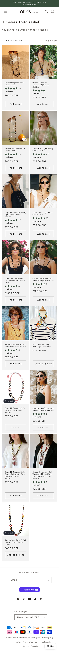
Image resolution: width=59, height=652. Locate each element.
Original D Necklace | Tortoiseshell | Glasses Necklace (41, 85)
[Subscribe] (48, 580)
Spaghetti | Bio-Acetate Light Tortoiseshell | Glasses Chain (43, 409)
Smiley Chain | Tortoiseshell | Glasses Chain (15, 150)
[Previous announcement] (5, 4)
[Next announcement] (54, 4)
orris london (18, 638)
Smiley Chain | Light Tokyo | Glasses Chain (43, 214)
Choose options (43, 363)
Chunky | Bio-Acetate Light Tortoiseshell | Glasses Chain (43, 279)
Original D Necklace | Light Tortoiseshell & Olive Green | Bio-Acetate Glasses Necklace (15, 475)
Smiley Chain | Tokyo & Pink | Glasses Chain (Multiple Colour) (15, 542)
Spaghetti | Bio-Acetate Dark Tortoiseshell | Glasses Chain (15, 345)
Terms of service (30, 642)
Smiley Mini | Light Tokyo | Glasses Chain (43, 150)
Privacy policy (15, 642)
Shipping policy (46, 642)
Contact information (31, 646)
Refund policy (47, 638)
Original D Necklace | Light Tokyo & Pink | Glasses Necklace (15, 410)
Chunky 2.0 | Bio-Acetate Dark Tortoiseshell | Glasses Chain (15, 280)
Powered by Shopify (31, 638)
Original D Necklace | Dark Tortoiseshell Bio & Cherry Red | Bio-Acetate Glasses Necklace (42, 475)
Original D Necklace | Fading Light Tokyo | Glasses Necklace (15, 215)
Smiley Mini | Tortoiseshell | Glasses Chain (15, 84)
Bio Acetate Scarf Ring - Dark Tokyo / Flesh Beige (42, 345)
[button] (5, 11)
